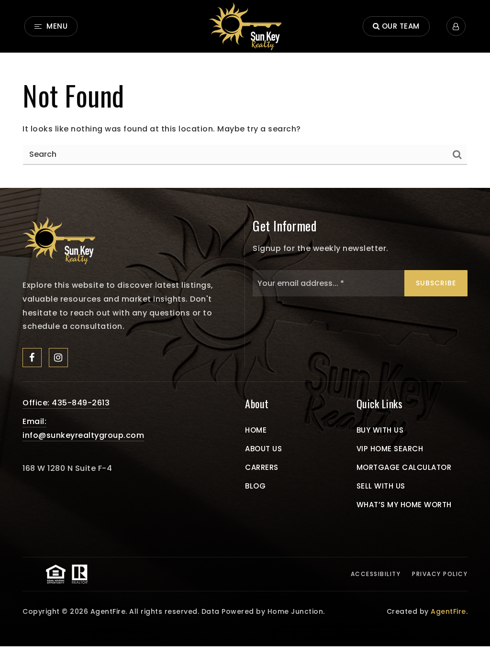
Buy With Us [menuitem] (380, 430)
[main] (245, 120)
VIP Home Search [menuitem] (389, 449)
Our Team (399, 26)
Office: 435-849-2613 (66, 402)
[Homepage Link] (58, 239)
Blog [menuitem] (255, 486)
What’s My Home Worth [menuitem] (404, 505)
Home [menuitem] (256, 430)
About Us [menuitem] (263, 449)
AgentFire (448, 611)
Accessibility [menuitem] (376, 574)
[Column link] (245, 26)
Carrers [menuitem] (261, 467)
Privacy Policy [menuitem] (440, 574)
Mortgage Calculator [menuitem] (404, 467)
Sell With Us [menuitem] (380, 486)
